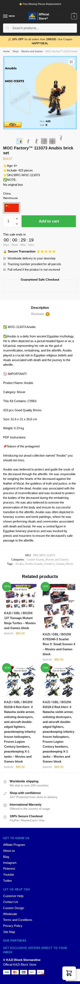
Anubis (19, 563)
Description (40, 307)
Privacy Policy (12, 925)
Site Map (9, 932)
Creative (49, 563)
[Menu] (5, 16)
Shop (15, 51)
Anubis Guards (34, 563)
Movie (69, 563)
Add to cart (49, 221)
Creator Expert (35, 559)
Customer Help (13, 896)
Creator (60, 563)
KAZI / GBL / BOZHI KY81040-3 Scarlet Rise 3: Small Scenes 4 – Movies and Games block (59, 644)
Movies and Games (32, 51)
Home (6, 51)
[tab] (40, 307)
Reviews (39, 314)
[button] (69, 973)
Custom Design (13, 908)
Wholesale (10, 914)
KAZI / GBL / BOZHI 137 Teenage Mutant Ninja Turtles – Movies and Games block (20, 620)
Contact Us (10, 902)
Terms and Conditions (17, 920)
